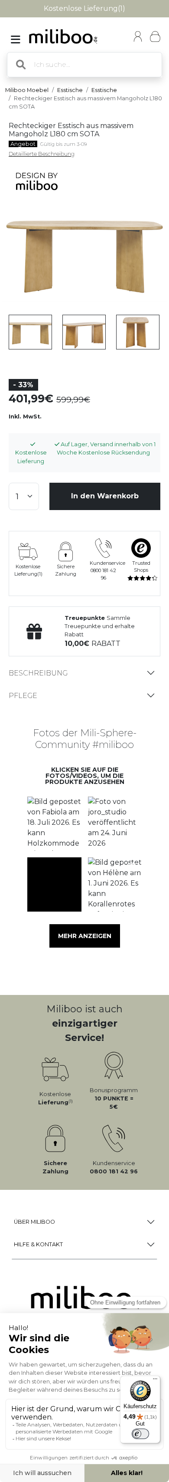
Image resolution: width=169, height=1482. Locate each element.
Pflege (23, 696)
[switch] (140, 1434)
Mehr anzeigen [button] (84, 936)
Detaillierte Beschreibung (42, 154)
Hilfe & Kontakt (38, 1244)
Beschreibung (38, 673)
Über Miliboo (34, 1222)
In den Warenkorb (105, 496)
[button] (54, 824)
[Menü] (155, 1381)
